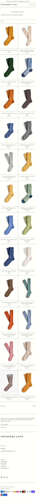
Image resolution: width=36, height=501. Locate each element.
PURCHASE (4, 461)
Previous (3, 406)
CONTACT (3, 466)
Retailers (3, 448)
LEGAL (3, 459)
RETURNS (3, 463)
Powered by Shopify (5, 488)
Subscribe (3, 427)
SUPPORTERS (5, 468)
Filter (2, 21)
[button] (32, 5)
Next (34, 406)
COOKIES (3, 465)
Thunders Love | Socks (9, 486)
